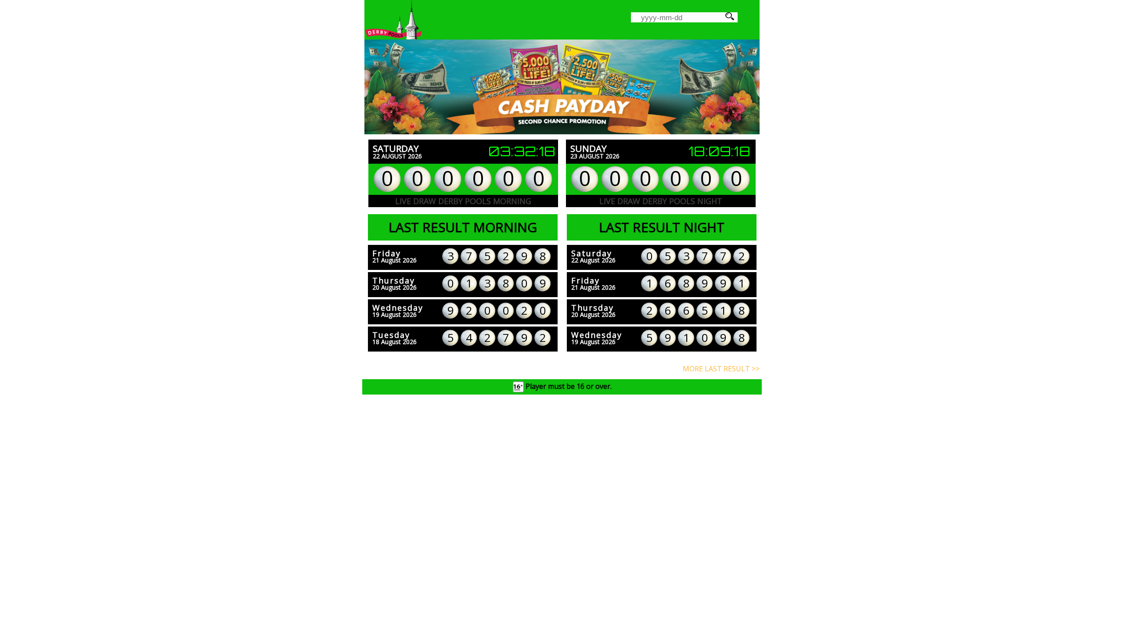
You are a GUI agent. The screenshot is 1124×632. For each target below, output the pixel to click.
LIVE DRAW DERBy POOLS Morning (463, 201)
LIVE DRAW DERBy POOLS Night (660, 201)
